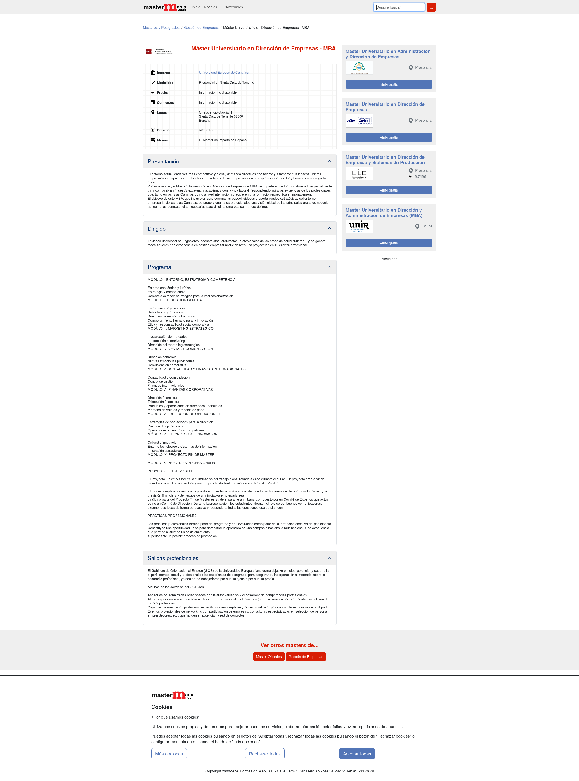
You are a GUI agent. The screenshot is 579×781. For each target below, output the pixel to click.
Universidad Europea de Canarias (224, 72)
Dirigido (157, 228)
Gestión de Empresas (306, 656)
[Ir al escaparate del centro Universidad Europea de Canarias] (167, 51)
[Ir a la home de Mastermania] (164, 7)
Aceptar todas (357, 753)
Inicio (196, 6)
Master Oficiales (269, 656)
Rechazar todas (265, 753)
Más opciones (169, 753)
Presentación (163, 161)
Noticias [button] (211, 6)
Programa (159, 267)
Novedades (233, 6)
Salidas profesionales (173, 558)
